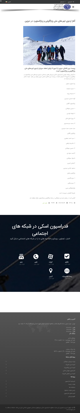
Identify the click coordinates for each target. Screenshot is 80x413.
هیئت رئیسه (71, 384)
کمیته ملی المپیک (70, 364)
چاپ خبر (45, 203)
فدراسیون (70, 2)
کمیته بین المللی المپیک (68, 374)
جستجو (62, 2)
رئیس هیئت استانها (70, 390)
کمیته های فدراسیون (69, 393)
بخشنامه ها (72, 387)
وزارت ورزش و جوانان (69, 361)
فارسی (9, 2)
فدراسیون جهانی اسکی (69, 371)
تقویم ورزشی (71, 396)
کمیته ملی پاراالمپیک (69, 368)
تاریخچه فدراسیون (70, 381)
